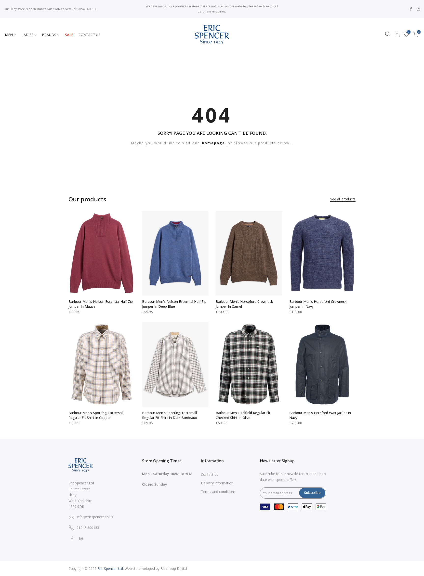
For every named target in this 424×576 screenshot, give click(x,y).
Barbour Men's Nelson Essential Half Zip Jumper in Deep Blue (174, 304)
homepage (213, 143)
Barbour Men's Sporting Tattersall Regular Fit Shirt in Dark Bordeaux (169, 415)
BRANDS (49, 34)
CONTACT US (89, 34)
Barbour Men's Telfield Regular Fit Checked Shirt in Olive (243, 415)
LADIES (27, 34)
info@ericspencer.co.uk (95, 517)
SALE (69, 34)
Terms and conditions (218, 491)
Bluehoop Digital (173, 568)
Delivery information (217, 483)
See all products (343, 199)
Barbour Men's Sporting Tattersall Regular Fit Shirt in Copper (95, 415)
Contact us (209, 474)
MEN (9, 34)
